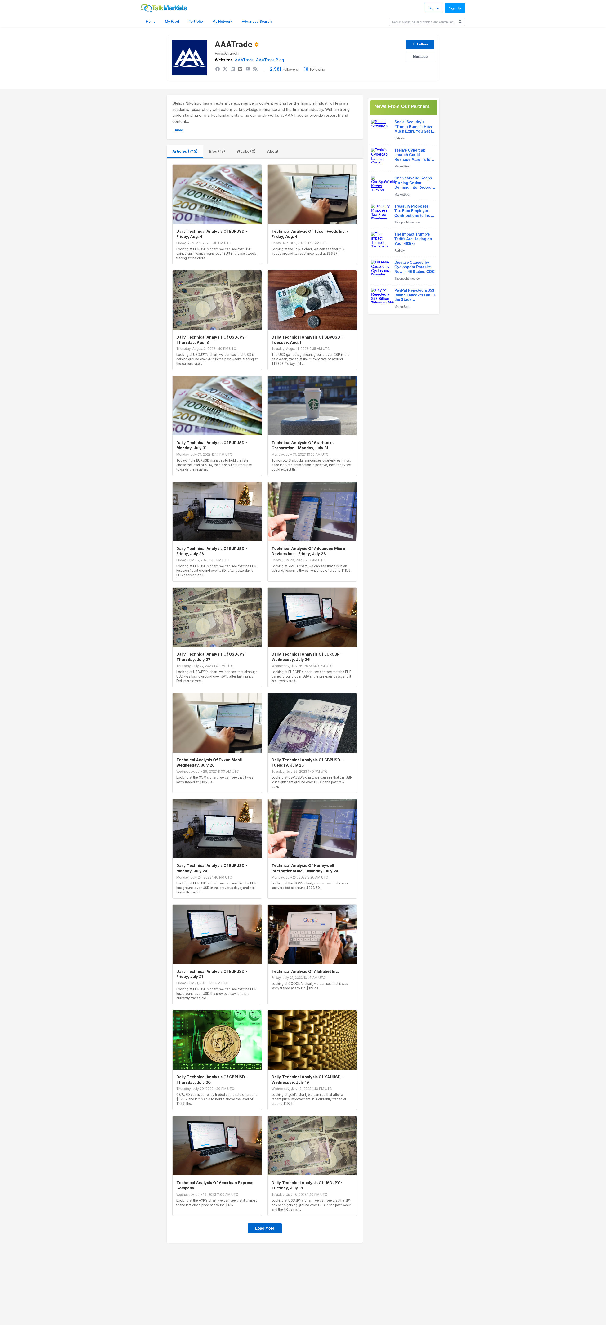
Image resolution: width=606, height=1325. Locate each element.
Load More (264, 1228)
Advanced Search (257, 21)
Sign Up (455, 8)
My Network (222, 21)
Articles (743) (185, 151)
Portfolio (195, 21)
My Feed (172, 21)
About (272, 151)
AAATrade (244, 60)
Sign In (434, 8)
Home (151, 21)
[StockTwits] (240, 69)
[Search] (460, 22)
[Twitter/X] (225, 69)
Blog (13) (217, 151)
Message (420, 56)
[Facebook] (217, 69)
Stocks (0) (246, 151)
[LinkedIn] (233, 69)
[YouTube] (248, 69)
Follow (420, 44)
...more (177, 130)
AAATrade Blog (270, 60)
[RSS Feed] (255, 69)
